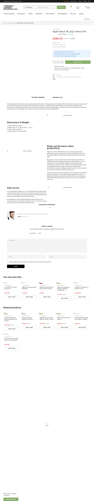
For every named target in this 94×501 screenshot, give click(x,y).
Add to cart (78, 62)
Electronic (65, 77)
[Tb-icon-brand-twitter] (7, 382)
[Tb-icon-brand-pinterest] (14, 382)
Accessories (60, 77)
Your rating (32, 233)
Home (5, 23)
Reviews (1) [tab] (57, 97)
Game (70, 77)
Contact (85, 1)
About (79, 1)
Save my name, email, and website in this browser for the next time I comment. (30, 262)
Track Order (74, 1)
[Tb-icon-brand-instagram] (10, 382)
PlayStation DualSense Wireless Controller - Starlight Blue (63, 289)
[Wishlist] (58, 66)
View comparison (11, 499)
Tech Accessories (76, 77)
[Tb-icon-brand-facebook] (4, 382)
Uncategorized (11, 23)
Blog (89, 1)
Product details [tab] (38, 97)
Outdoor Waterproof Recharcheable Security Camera (10, 319)
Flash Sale (66, 1)
